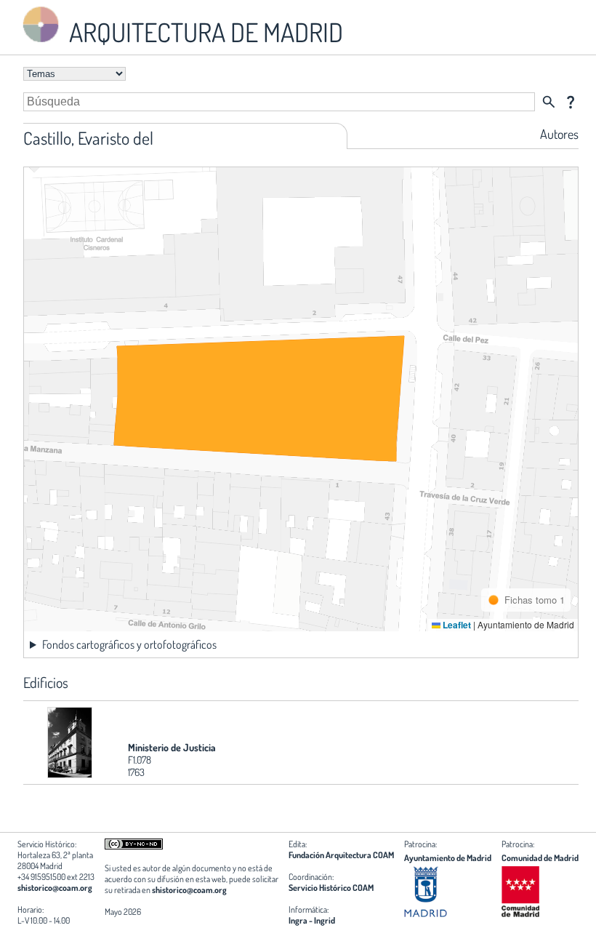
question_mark (571, 101)
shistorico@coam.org (54, 887)
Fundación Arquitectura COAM (341, 854)
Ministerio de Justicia (172, 747)
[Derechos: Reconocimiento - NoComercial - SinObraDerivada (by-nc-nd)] (134, 846)
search (549, 101)
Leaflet (455, 624)
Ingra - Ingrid (312, 920)
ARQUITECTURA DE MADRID (203, 32)
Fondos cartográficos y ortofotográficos (129, 644)
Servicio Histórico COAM (331, 887)
